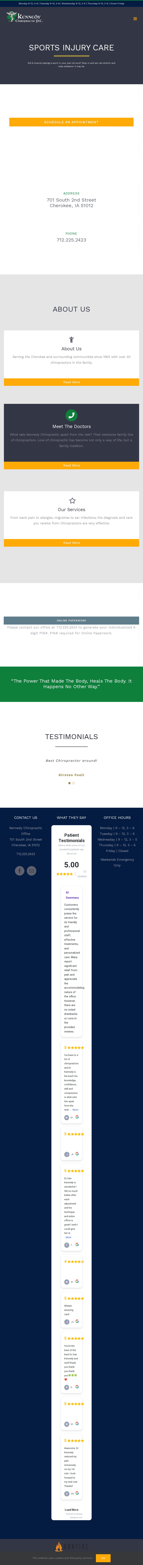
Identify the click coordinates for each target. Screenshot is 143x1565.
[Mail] (31, 871)
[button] (69, 783)
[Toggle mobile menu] (135, 19)
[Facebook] (19, 871)
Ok (103, 1558)
